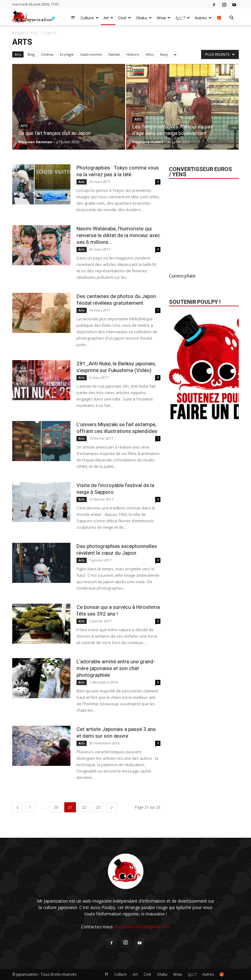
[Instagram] (224, 4)
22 (84, 807)
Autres (201, 17)
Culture (87, 17)
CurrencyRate (182, 276)
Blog (31, 54)
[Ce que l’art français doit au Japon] (68, 113)
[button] (231, 18)
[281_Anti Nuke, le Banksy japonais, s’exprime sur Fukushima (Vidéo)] (41, 380)
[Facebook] (214, 4)
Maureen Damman (35, 142)
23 (98, 807)
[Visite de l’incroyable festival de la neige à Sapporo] (41, 502)
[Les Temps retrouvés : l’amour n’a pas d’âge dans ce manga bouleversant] (182, 113)
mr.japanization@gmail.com (142, 927)
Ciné (122, 17)
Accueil (18, 32)
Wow (161, 17)
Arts (33, 32)
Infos (150, 54)
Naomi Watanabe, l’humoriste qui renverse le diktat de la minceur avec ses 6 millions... (118, 235)
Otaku (141, 17)
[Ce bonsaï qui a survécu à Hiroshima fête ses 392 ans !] (41, 624)
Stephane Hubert (147, 142)
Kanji (164, 54)
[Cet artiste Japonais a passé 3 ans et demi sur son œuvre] (41, 746)
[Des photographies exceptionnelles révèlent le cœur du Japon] (41, 563)
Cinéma (47, 54)
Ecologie (67, 54)
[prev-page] (17, 807)
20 (56, 807)
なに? (180, 17)
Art (106, 17)
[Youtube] (234, 4)
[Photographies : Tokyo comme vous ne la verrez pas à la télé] (41, 184)
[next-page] (112, 807)
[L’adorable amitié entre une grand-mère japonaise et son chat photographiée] (41, 678)
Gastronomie (91, 54)
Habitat (114, 54)
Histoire (132, 54)
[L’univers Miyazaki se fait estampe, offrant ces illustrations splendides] (41, 441)
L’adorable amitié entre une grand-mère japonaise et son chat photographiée (116, 668)
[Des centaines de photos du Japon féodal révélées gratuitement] (41, 313)
